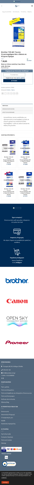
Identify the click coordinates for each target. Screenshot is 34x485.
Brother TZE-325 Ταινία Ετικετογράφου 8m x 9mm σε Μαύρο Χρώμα (25, 191)
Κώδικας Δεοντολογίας (8, 399)
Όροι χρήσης (5, 387)
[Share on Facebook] (5, 93)
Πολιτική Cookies (6, 440)
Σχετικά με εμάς (6, 434)
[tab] (17, 105)
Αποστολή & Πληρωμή (8, 414)
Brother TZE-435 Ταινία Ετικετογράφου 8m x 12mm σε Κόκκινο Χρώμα (8, 191)
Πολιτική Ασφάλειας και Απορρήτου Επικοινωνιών (16, 393)
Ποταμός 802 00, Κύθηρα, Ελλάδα (13, 366)
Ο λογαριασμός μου (7, 417)
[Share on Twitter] (8, 93)
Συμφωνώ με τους (15, 78)
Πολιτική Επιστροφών (8, 396)
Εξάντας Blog (5, 402)
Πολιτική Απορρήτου (7, 390)
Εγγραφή (14, 81)
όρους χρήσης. (21, 78)
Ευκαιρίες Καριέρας (7, 437)
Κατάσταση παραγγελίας (8, 424)
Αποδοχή (5, 482)
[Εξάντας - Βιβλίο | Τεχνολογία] (17, 6)
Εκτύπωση (16, 12)
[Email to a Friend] (11, 93)
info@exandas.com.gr (9, 373)
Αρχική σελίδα (6, 12)
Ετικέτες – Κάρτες (26, 12)
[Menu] (1, 6)
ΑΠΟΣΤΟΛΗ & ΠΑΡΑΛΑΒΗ (8, 112)
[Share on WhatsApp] (2, 93)
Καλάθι (3, 421)
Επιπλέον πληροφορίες (8, 109)
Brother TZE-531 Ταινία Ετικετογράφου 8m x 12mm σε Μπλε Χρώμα (25, 159)
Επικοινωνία (5, 411)
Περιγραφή (5, 105)
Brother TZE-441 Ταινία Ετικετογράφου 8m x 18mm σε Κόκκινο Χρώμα (8, 159)
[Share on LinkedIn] (17, 93)
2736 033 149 (7, 370)
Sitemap (3, 443)
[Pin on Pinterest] (14, 93)
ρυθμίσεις (4, 477)
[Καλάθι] (32, 6)
